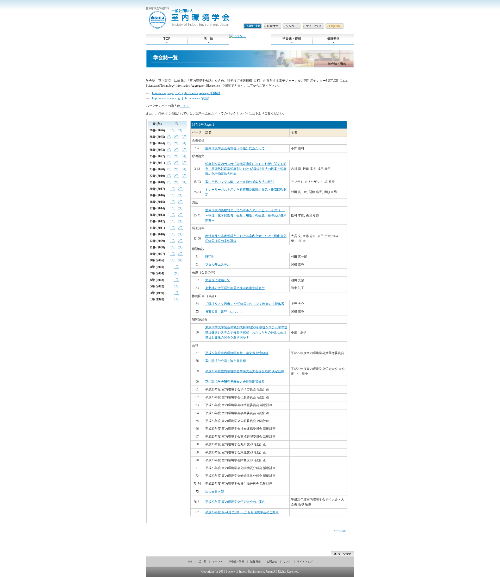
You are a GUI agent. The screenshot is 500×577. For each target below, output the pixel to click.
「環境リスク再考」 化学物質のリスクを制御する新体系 (244, 304)
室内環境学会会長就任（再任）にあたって (235, 148)
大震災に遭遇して (217, 280)
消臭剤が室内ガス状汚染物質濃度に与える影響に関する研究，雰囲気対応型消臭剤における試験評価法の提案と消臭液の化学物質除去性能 (245, 169)
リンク (287, 561)
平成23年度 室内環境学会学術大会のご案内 (235, 502)
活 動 (202, 561)
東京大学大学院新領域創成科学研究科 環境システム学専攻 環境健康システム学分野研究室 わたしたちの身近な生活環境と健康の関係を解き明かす (246, 332)
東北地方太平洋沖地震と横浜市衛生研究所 (235, 288)
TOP (190, 561)
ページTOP (340, 530)
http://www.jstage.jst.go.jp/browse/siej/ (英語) (180, 98)
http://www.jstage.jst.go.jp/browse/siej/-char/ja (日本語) (186, 93)
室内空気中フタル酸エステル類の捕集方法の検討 (239, 182)
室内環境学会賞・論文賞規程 (225, 361)
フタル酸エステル (217, 264)
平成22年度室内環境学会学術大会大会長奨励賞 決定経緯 (244, 371)
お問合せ (272, 561)
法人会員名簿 (214, 491)
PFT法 (209, 257)
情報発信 (255, 561)
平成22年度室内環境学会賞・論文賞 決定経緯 (236, 353)
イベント (217, 561)
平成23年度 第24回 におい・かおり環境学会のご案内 (242, 512)
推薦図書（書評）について (224, 311)
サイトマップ (304, 561)
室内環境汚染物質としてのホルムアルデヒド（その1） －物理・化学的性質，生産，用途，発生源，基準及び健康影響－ (245, 215)
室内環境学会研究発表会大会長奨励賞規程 (235, 381)
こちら (185, 106)
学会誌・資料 (236, 561)
